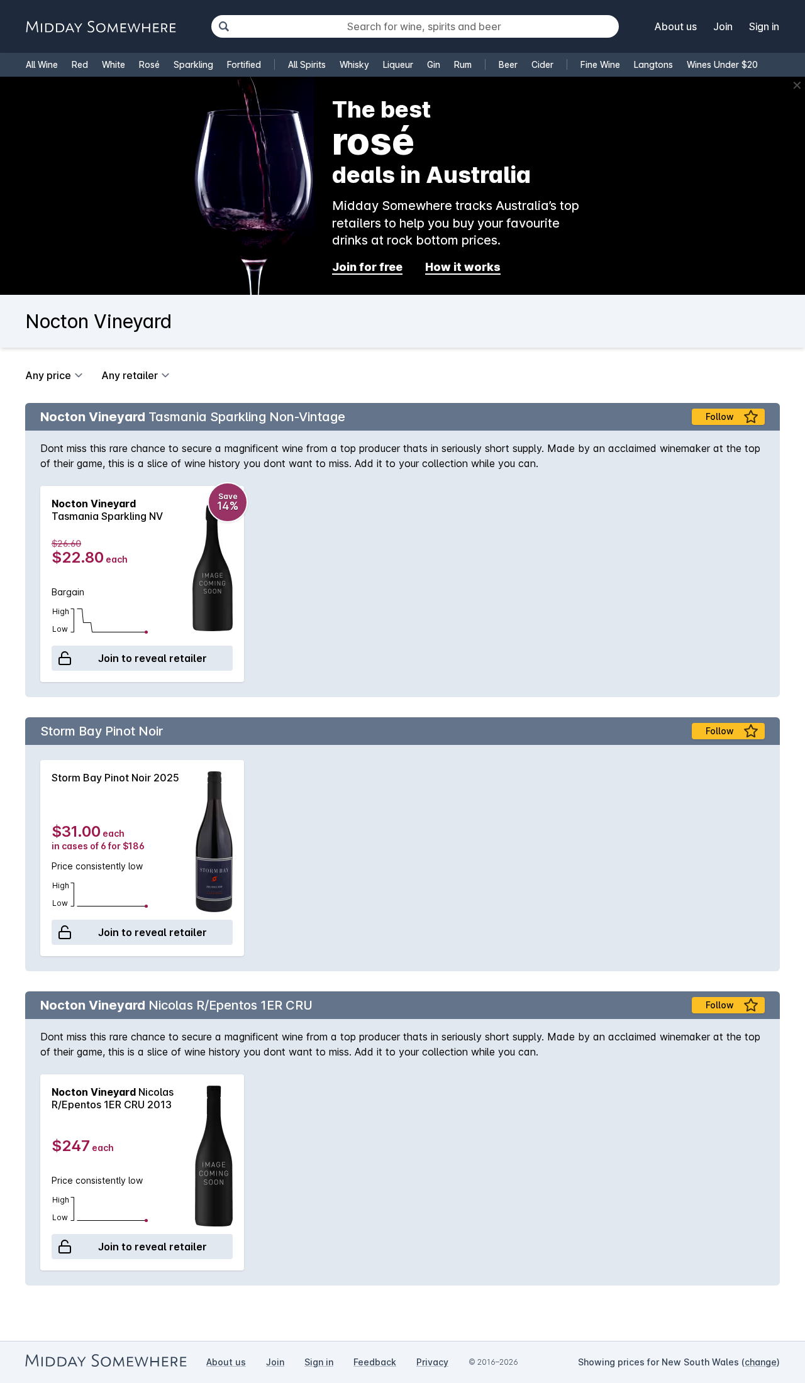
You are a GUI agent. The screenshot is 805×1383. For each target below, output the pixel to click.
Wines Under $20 (722, 64)
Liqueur (398, 64)
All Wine (42, 64)
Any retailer (129, 375)
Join (723, 26)
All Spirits (307, 64)
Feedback (374, 1362)
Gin (433, 64)
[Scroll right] (764, 584)
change (761, 1362)
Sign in (764, 26)
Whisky (354, 64)
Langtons (653, 64)
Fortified (244, 64)
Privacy (432, 1362)
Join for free (367, 266)
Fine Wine (600, 64)
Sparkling (193, 64)
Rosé (149, 64)
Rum (463, 64)
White (113, 64)
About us (676, 26)
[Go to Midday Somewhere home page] (100, 26)
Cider (542, 64)
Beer (508, 64)
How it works (463, 266)
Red (80, 64)
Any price (48, 375)
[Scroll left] (41, 584)
